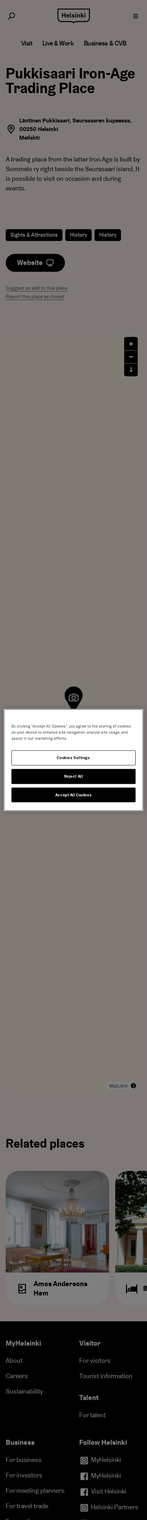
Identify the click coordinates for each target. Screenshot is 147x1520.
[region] (73, 760)
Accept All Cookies (73, 795)
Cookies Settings (73, 757)
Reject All (73, 776)
